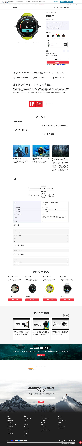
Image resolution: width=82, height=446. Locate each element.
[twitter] (64, 441)
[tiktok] (69, 441)
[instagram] (59, 441)
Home (46, 12)
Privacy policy (7, 2)
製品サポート (41, 355)
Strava (42, 424)
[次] (40, 26)
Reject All (62, 1)
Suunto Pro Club (26, 424)
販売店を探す (43, 420)
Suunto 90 (25, 435)
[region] (41, 1)
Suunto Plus (43, 422)
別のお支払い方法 (57, 62)
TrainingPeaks (43, 426)
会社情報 (25, 426)
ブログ (25, 422)
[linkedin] (72, 441)
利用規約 (59, 422)
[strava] (74, 441)
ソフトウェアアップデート (11, 424)
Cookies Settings (56, 1)
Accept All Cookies (69, 1)
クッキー (59, 424)
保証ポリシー (60, 418)
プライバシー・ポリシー (62, 420)
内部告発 (25, 433)
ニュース (25, 420)
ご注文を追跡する (10, 433)
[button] (64, 315)
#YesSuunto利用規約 (61, 426)
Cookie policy (3, 2)
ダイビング (49, 12)
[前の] (15, 26)
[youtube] (67, 441)
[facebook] (62, 441)
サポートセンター (10, 420)
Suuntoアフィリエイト (45, 418)
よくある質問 (9, 418)
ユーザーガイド (9, 422)
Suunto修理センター (10, 426)
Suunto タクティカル (27, 418)
